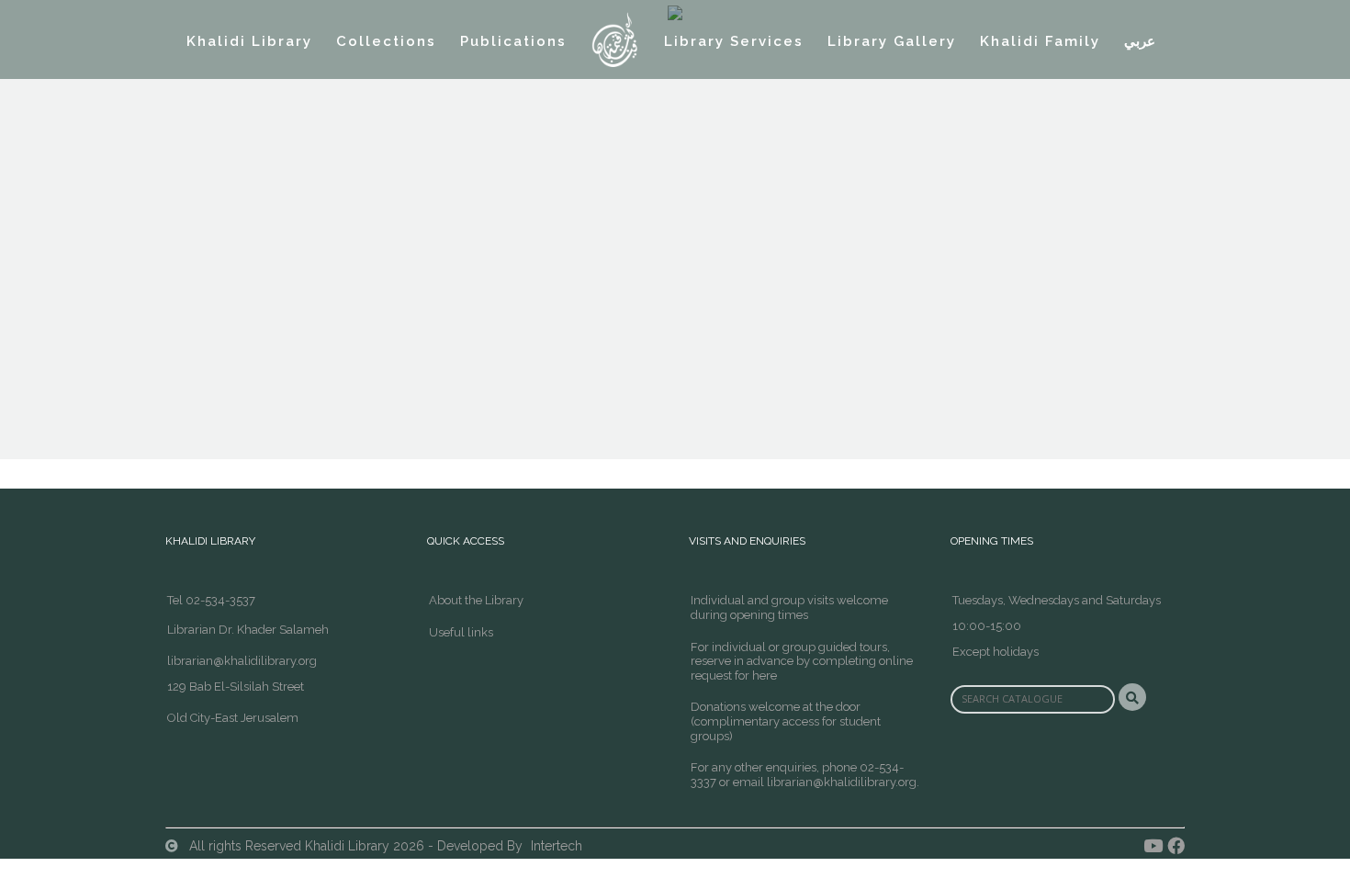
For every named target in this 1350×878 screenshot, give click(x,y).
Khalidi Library (249, 41)
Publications (513, 41)
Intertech (556, 846)
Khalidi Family (1040, 41)
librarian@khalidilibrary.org (242, 661)
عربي (1139, 41)
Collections (386, 41)
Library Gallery (891, 41)
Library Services (734, 41)
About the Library (476, 600)
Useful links (461, 632)
